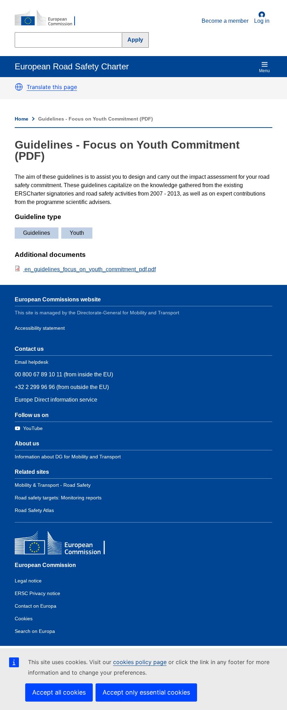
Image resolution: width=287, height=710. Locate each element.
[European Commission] (49, 18)
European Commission (45, 565)
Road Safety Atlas (34, 510)
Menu (264, 70)
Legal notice (28, 580)
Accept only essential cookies (146, 692)
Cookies (24, 618)
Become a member (225, 21)
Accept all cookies (59, 692)
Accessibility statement (40, 328)
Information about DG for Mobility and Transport (68, 456)
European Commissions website (58, 299)
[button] (19, 87)
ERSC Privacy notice (37, 593)
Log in (262, 21)
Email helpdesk (31, 362)
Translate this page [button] (52, 86)
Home (21, 119)
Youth (77, 233)
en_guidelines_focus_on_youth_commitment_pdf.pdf (89, 269)
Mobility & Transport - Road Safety (53, 485)
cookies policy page (140, 661)
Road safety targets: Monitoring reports (58, 497)
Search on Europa (35, 631)
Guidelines (36, 233)
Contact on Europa (35, 606)
